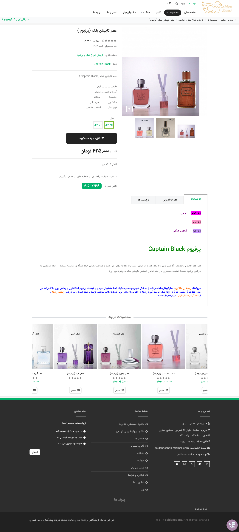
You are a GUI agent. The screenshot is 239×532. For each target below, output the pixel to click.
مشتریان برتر (129, 12)
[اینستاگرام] (207, 464)
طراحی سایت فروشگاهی (101, 520)
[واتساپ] (184, 464)
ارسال (35, 452)
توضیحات (196, 199)
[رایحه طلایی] (217, 7)
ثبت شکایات (200, 509)
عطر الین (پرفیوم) (75, 374)
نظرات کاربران (170, 200)
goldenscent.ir (185, 454)
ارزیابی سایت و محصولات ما (74, 423)
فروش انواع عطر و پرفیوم (90, 55)
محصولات (173, 12)
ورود (141, 490)
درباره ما (97, 12)
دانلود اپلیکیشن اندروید (131, 424)
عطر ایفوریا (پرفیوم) (119, 374)
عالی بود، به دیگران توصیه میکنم (69, 431)
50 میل (98, 125)
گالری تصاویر (137, 446)
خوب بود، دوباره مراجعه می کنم (69, 437)
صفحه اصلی (190, 12)
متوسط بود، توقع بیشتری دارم (70, 443)
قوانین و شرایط (136, 475)
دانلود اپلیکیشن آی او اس (130, 431)
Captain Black (102, 64)
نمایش (161, 390)
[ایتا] (192, 464)
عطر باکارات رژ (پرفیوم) (164, 374)
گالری (158, 12)
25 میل (109, 125)
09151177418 (92, 186)
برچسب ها (143, 200)
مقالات (146, 12)
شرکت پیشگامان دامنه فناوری (45, 520)
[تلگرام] (199, 464)
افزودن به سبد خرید (89, 138)
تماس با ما (112, 12)
